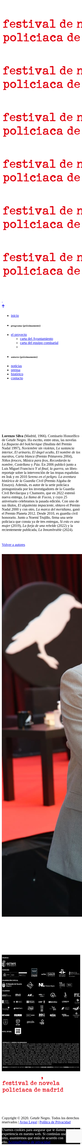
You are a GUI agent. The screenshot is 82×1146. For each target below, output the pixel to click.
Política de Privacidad (55, 1122)
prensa (7, 289)
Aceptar (13, 1142)
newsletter (24, 289)
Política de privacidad (34, 1142)
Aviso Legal (28, 1122)
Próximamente (12, 293)
